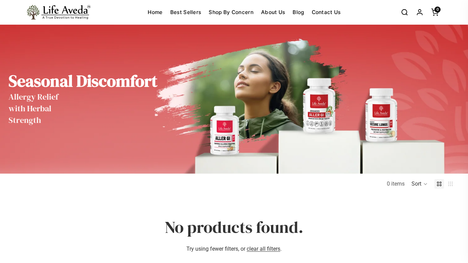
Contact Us (326, 12)
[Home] (58, 12)
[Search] (404, 12)
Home (155, 12)
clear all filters (263, 249)
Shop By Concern (231, 12)
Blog (298, 12)
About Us (273, 12)
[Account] (419, 12)
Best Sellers (185, 12)
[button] (419, 183)
